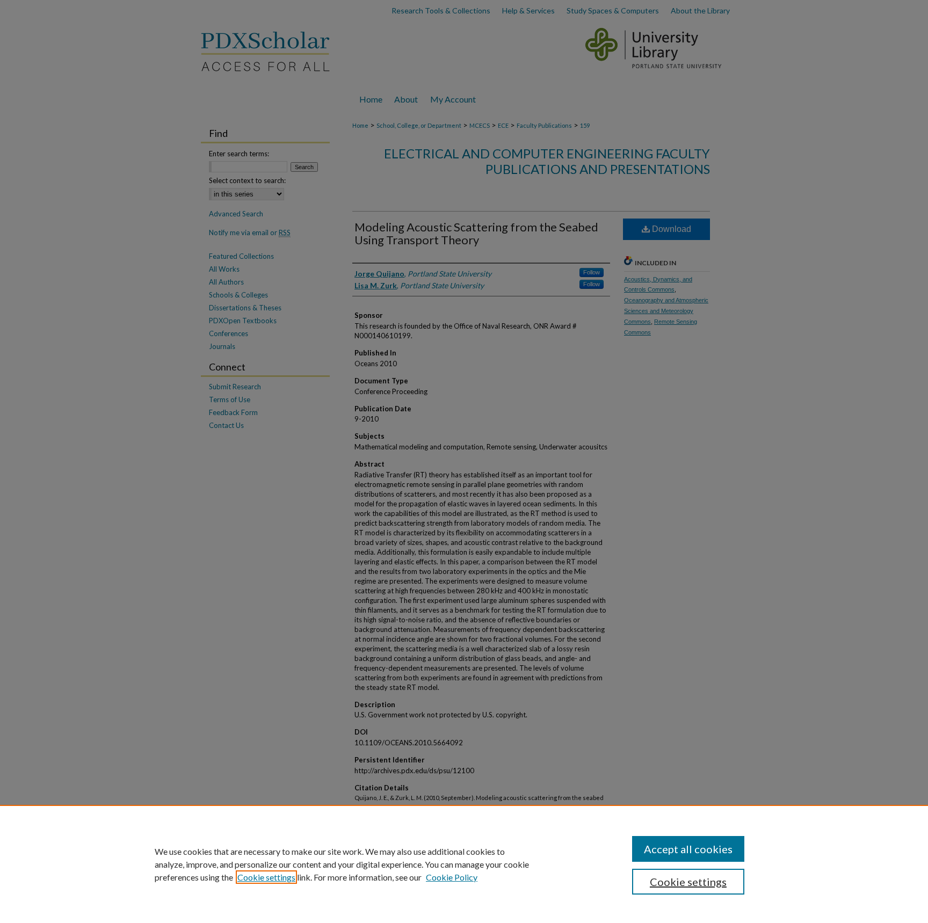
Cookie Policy (451, 877)
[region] (464, 864)
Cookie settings (266, 877)
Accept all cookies (688, 848)
